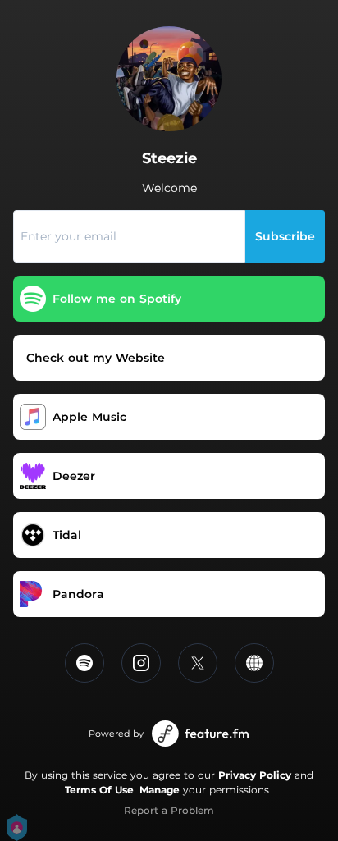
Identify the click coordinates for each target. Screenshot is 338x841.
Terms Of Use (99, 790)
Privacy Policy (254, 775)
